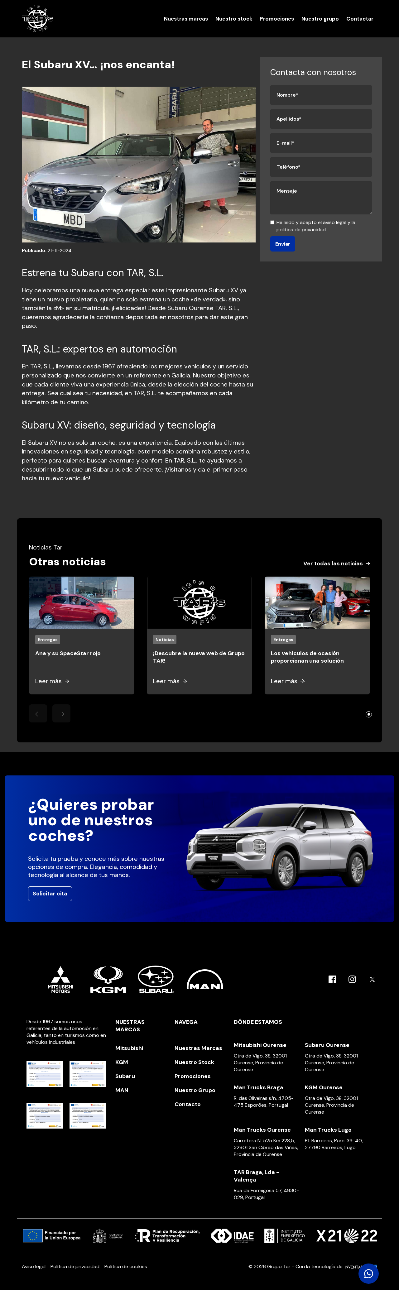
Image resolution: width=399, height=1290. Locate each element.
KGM (121, 1062)
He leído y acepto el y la (315, 226)
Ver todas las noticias (333, 563)
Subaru (125, 1076)
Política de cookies (125, 1266)
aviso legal (334, 222)
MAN (121, 1090)
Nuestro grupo (320, 18)
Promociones (277, 18)
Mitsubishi (129, 1048)
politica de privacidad (301, 229)
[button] (369, 714)
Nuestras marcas (186, 18)
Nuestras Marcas (198, 1048)
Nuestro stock (233, 18)
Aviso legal (34, 1266)
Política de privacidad (74, 1266)
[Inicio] (37, 18)
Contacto (188, 1104)
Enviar (282, 244)
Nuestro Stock (194, 1062)
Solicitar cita (50, 893)
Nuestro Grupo (195, 1090)
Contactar (359, 18)
